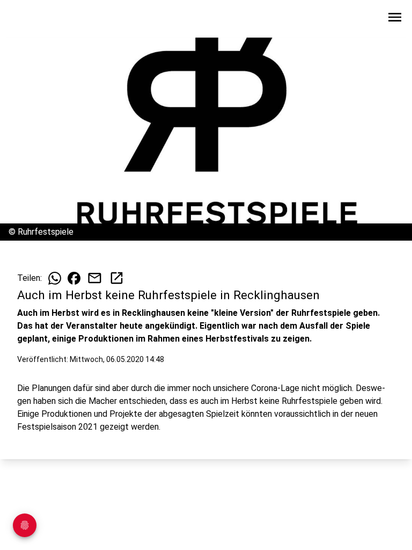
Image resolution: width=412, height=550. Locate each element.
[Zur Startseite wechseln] (34, 19)
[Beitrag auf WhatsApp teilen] (54, 278)
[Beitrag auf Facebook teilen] (74, 278)
